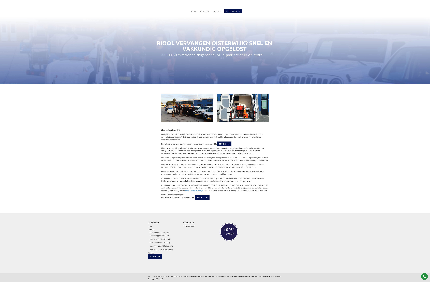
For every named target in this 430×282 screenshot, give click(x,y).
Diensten (204, 11)
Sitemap (218, 11)
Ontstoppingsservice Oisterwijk (161, 249)
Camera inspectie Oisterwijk (160, 239)
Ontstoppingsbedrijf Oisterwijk (161, 246)
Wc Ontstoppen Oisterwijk (159, 236)
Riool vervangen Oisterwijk (159, 232)
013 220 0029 (190, 226)
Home (194, 11)
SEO (190, 276)
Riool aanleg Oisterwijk (194, 190)
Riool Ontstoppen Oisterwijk (160, 243)
